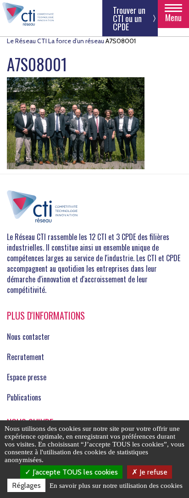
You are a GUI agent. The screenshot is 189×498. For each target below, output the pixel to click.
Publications (24, 397)
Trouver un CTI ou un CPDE (129, 18)
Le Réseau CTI (27, 41)
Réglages (26, 485)
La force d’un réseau (76, 41)
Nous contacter (28, 336)
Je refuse (152, 472)
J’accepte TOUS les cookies (74, 472)
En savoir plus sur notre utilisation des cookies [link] (116, 485)
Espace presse (26, 377)
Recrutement (25, 356)
